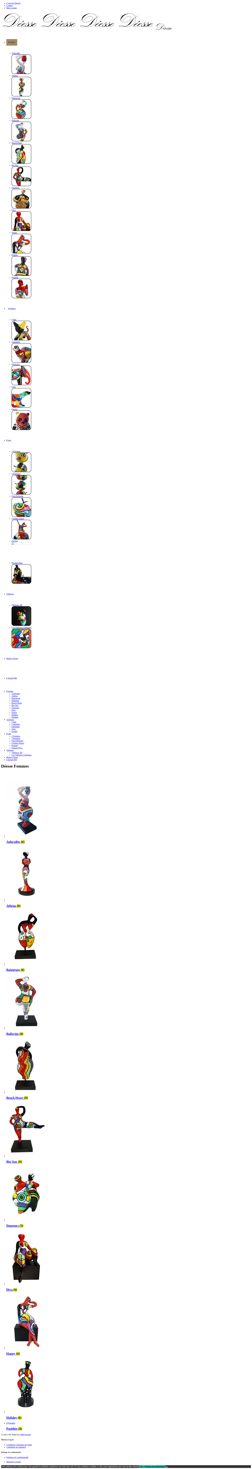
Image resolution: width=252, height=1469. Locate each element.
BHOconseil (25, 1434)
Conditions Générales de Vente (19, 1445)
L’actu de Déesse (13, 3)
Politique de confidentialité (17, 1457)
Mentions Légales (13, 1462)
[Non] (167, 1467)
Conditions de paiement (16, 1447)
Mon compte (11, 8)
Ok (141, 1467)
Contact (9, 5)
